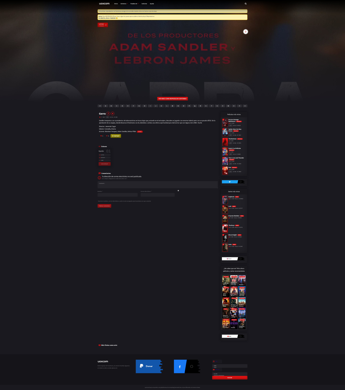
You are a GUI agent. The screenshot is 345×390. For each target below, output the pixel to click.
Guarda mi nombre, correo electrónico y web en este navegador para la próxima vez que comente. (124, 201)
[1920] (230, 367)
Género (217, 369)
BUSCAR (229, 377)
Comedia (108, 129)
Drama (113, 129)
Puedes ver (134, 3)
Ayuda (152, 3)
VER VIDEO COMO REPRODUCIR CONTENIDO (172, 99)
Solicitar (144, 3)
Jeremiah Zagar (110, 126)
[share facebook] (108, 113)
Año (216, 361)
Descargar (104, 164)
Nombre (100, 191)
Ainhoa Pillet (132, 131)
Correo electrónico (146, 191)
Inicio (116, 3)
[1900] (230, 366)
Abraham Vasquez (111, 131)
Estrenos (123, 3)
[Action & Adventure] (230, 375)
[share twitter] (112, 113)
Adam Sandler (122, 131)
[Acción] (230, 374)
